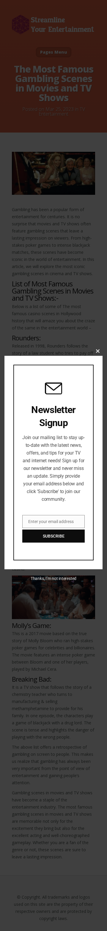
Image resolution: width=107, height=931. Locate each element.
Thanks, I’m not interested (53, 578)
